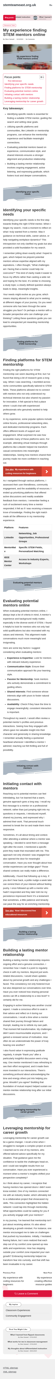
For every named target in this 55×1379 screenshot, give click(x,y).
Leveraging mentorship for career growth (23, 101)
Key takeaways (15, 81)
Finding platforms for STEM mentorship (23, 87)
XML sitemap (9, 1372)
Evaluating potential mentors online (21, 91)
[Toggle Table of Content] (40, 77)
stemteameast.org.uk (19, 5)
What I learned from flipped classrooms (27, 1335)
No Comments (30, 39)
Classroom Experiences (18, 1310)
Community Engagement (18, 1316)
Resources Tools (9, 25)
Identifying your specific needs (19, 84)
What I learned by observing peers (38, 17)
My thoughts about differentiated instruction (27, 1348)
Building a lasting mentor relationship (22, 98)
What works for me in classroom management (27, 1342)
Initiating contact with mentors (18, 94)
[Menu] (50, 5)
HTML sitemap (10, 1368)
